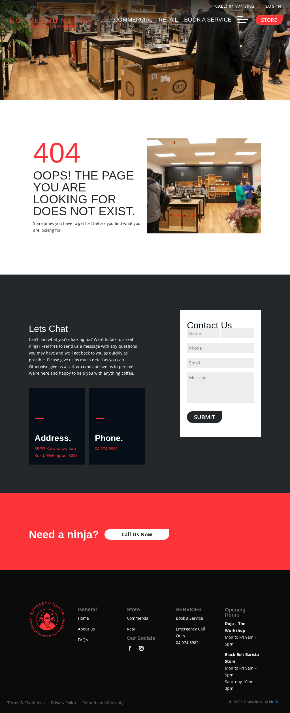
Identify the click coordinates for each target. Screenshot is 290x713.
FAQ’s (83, 639)
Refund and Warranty (102, 703)
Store (269, 19)
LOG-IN (274, 6)
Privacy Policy (63, 703)
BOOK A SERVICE (207, 20)
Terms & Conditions (26, 703)
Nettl (273, 701)
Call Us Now (136, 534)
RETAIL (168, 20)
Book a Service (189, 618)
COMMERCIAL (133, 20)
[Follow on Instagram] (141, 648)
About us (86, 629)
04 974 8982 (242, 6)
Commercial (138, 618)
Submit (204, 417)
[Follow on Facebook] (130, 648)
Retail (132, 629)
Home (83, 618)
